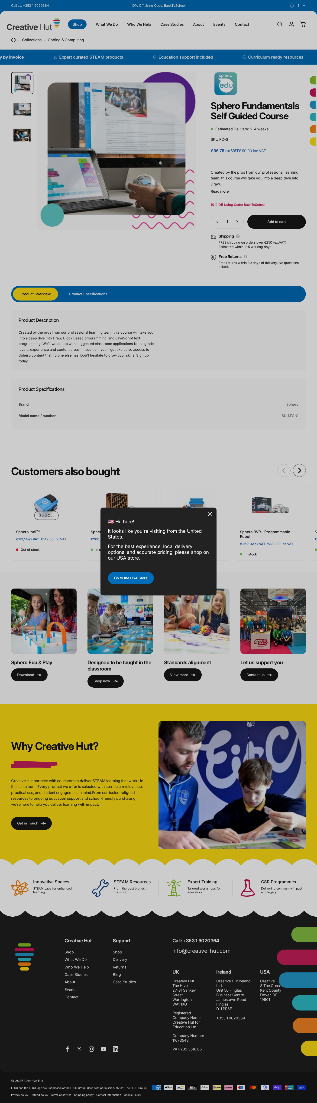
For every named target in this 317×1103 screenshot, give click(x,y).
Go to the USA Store (131, 578)
